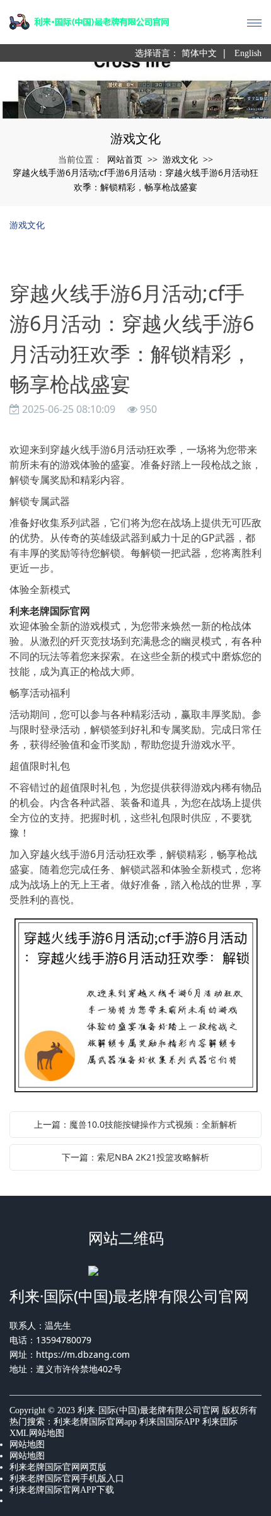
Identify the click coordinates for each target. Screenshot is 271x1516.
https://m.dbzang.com (83, 1354)
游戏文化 (180, 159)
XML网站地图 (36, 1433)
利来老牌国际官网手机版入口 (66, 1478)
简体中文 (199, 53)
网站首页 (124, 159)
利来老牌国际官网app (95, 1421)
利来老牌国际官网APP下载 (61, 1490)
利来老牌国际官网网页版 (58, 1467)
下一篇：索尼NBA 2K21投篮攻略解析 (135, 1157)
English (248, 53)
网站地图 (27, 1444)
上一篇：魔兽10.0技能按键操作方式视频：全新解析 (135, 1124)
